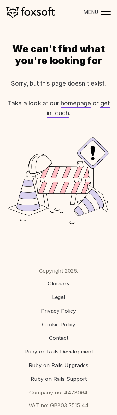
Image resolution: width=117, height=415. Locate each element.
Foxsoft (30, 12)
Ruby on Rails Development (58, 351)
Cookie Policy (58, 324)
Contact (58, 338)
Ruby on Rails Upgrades (58, 365)
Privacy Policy (58, 311)
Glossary (59, 283)
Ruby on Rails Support (59, 379)
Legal (58, 297)
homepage (76, 103)
